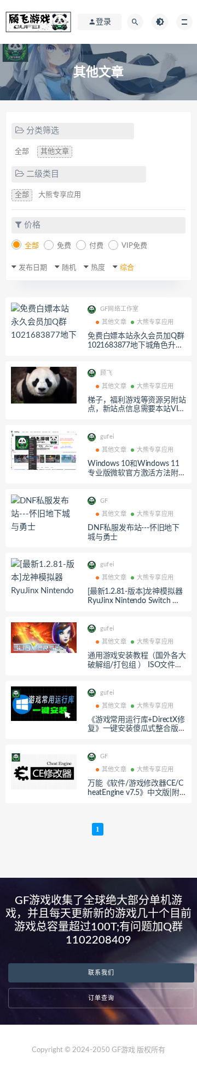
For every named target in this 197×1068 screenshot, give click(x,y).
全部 (22, 151)
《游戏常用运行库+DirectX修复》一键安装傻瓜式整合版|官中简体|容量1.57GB (136, 729)
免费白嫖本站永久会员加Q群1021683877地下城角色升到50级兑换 (136, 345)
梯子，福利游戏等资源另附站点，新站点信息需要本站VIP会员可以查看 (137, 409)
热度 (98, 267)
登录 (103, 22)
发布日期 (33, 267)
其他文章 (54, 151)
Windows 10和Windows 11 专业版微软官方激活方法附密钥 (137, 473)
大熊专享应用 (59, 194)
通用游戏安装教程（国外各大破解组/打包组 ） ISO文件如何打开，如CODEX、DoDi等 (137, 665)
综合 (127, 267)
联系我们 (101, 973)
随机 (69, 267)
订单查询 (101, 998)
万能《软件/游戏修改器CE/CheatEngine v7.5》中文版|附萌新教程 (135, 793)
